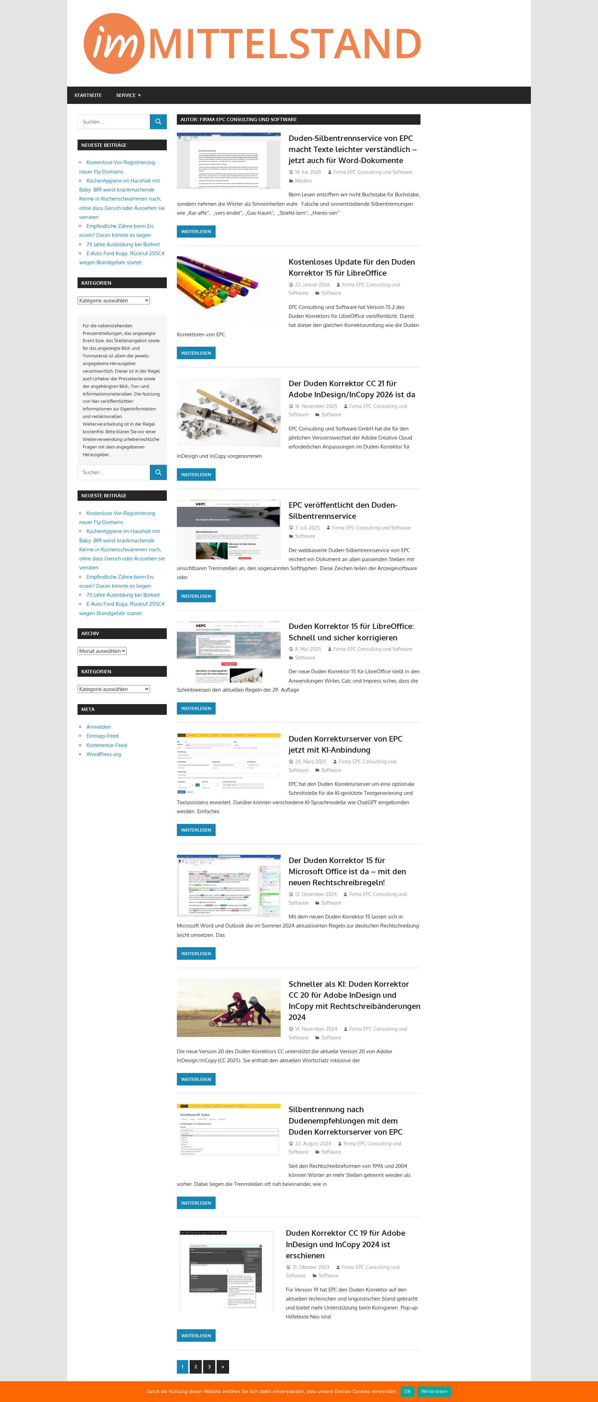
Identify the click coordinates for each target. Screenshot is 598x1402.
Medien (303, 181)
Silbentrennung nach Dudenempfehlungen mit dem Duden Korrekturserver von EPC (345, 1120)
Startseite (88, 95)
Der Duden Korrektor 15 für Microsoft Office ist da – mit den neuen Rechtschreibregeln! (347, 871)
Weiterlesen (196, 231)
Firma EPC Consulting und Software (373, 172)
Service (126, 95)
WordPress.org (104, 754)
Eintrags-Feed (103, 736)
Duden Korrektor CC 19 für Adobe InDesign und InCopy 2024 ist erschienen (345, 1244)
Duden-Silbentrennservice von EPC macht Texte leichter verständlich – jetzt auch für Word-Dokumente (353, 149)
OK (407, 1391)
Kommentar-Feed (107, 745)
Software (331, 293)
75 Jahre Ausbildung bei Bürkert (123, 244)
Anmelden (99, 727)
